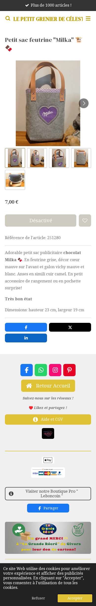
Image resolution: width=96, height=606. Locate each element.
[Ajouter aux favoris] (85, 220)
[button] (15, 158)
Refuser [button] (38, 598)
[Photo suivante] (84, 103)
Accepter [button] (74, 598)
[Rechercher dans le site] (7, 18)
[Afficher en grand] (48, 433)
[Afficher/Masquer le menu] (88, 18)
